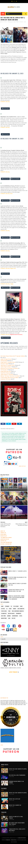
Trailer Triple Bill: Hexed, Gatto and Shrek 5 (17, 829)
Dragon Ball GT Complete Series (8, 362)
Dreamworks (18, 613)
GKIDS (21, 606)
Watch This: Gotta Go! (14, 799)
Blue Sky (13, 618)
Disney (10, 608)
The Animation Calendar (6, 537)
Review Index (3, 534)
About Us (3, 531)
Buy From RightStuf (15, 178)
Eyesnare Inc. (8, 839)
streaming (7, 606)
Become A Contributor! (6, 544)
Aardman (9, 615)
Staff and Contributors (6, 542)
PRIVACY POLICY (14, 839)
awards (14, 608)
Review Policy (4, 536)
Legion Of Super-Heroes (6, 359)
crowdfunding (15, 615)
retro (21, 615)
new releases (20, 21)
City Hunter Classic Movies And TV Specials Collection (13, 356)
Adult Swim (3, 615)
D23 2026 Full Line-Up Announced (17, 775)
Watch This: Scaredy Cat (15, 805)
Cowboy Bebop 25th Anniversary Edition (9, 377)
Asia (3, 493)
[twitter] (16, 1)
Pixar (9, 611)
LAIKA (9, 618)
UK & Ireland (16, 606)
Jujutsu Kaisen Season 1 (6, 366)
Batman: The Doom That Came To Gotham (10, 376)
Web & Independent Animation (18, 611)
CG (11, 606)
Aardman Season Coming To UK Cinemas (16, 782)
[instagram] (12, 1)
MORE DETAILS (22, 466)
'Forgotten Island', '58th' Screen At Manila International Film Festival (12, 501)
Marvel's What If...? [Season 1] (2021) (17, 571)
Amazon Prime (4, 618)
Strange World (4, 360)
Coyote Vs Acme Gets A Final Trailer (16, 817)
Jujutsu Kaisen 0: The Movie (7, 374)
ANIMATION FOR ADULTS (22, 837)
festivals (3, 608)
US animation (3, 613)
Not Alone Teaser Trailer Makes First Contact (17, 823)
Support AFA (3, 540)
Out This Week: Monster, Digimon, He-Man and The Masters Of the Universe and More (14, 487)
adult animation (21, 608)
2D (6, 608)
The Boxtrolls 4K (4, 369)
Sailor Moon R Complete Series (8, 365)
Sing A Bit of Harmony (5, 372)
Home (3, 14)
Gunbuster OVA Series (6, 379)
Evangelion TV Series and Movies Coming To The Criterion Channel (13, 515)
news (25, 21)
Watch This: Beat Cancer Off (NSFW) (18, 769)
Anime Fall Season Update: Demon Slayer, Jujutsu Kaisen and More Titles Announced (16, 597)
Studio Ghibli (4, 611)
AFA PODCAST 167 (4, 698)
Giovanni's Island (4, 363)
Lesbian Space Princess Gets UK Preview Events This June (16, 590)
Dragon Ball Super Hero (6, 371)
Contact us (3, 532)
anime (3, 507)
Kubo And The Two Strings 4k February (9, 368)
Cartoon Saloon (11, 613)
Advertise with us (5, 539)
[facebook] (14, 1)
